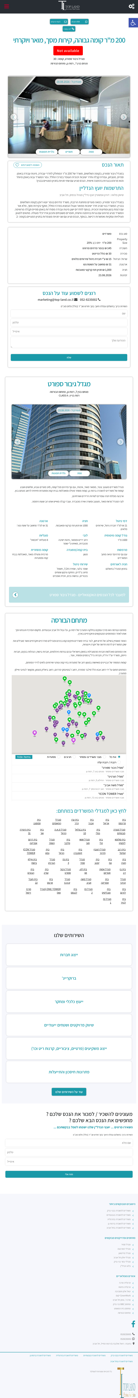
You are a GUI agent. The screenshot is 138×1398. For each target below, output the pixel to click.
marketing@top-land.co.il (56, 299)
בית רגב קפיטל (122, 851)
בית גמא (47, 851)
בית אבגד (91, 821)
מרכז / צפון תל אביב (122, 1299)
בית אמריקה (105, 880)
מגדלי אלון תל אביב (122, 1257)
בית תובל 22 (33, 880)
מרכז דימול (28, 890)
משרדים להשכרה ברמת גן (119, 1223)
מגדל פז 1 (107, 900)
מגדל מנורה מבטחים (119, 831)
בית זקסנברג (77, 851)
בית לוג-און (83, 870)
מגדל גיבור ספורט (65, 870)
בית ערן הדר (75, 821)
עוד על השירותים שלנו (69, 1092)
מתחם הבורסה (57, 63)
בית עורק (46, 870)
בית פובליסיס (106, 890)
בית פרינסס (122, 821)
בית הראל (61, 851)
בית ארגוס (50, 880)
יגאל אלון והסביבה (123, 1291)
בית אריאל (106, 821)
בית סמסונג (37, 821)
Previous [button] (13, 117)
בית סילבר (67, 841)
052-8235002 (89, 299)
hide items (24, 757)
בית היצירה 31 (25, 831)
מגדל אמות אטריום (105, 870)
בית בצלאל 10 (80, 831)
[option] (69, 117)
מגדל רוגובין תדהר (99, 851)
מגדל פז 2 (88, 890)
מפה (91, 152)
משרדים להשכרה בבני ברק (119, 1210)
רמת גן (70, 63)
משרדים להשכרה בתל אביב (119, 1227)
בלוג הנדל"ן (125, 1265)
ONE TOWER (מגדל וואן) (50, 890)
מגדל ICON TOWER (29, 851)
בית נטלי (98, 831)
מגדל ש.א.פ (67, 880)
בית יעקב (97, 861)
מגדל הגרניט (51, 861)
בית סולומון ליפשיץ (120, 841)
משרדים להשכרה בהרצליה (119, 1219)
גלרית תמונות (46, 152)
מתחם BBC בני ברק (122, 1304)
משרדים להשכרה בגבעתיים (119, 1214)
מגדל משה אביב (86, 880)
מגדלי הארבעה (124, 1248)
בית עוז (110, 861)
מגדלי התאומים (56, 821)
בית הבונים (30, 870)
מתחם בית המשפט (122, 1308)
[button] (133, 22)
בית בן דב (123, 870)
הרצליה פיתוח (125, 1287)
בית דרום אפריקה (32, 841)
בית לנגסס (74, 890)
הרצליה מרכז (125, 1282)
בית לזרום (123, 890)
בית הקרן (123, 861)
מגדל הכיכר (123, 880)
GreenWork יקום (123, 1295)
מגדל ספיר (82, 861)
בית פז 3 (66, 861)
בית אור (42, 831)
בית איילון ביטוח (32, 861)
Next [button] (124, 117)
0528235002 (126, 1334)
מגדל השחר (52, 841)
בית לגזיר (123, 900)
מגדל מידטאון (125, 1253)
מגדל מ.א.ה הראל (60, 831)
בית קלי (101, 841)
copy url (67, 29)
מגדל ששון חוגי (84, 841)
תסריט (69, 152)
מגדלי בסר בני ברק (122, 1261)
